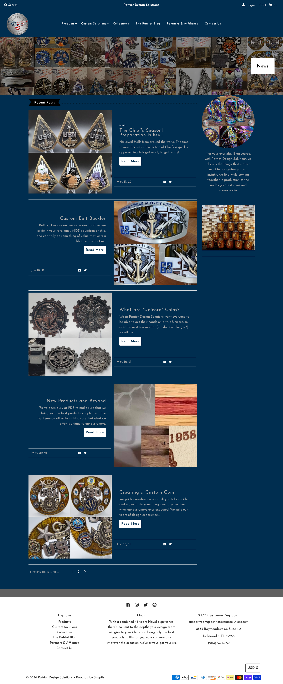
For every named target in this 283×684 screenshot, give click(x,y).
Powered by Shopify (90, 677)
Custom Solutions (93, 23)
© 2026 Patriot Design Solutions (49, 677)
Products (68, 23)
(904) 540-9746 (219, 643)
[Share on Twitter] (170, 181)
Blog (122, 126)
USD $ (253, 668)
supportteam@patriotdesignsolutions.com (219, 621)
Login (250, 5)
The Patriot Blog (148, 23)
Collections (121, 23)
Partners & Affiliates (182, 23)
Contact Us (213, 23)
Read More (130, 161)
